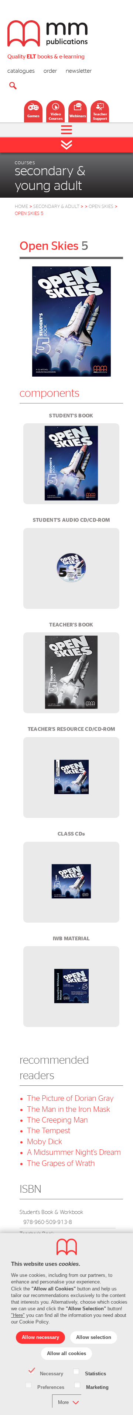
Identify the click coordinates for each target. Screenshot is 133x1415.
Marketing (97, 1387)
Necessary (51, 1373)
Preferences (50, 1387)
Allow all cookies (66, 1353)
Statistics (95, 1373)
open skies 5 (29, 213)
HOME (21, 206)
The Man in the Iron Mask (68, 1109)
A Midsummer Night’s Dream (74, 1152)
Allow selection (93, 1337)
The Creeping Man (57, 1120)
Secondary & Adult (58, 206)
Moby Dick (44, 1142)
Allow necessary (40, 1337)
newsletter (79, 71)
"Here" (18, 1315)
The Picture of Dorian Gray (70, 1098)
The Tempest (48, 1131)
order (50, 71)
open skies (101, 206)
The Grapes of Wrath (61, 1163)
